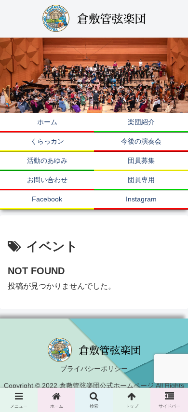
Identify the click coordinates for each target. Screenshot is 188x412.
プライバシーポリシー (94, 368)
